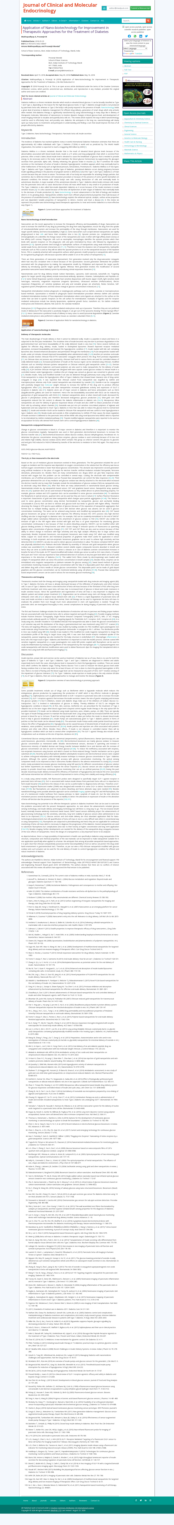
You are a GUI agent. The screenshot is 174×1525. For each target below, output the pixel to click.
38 (39, 413)
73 (52, 673)
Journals (43, 1500)
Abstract (127, 66)
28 (40, 380)
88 (74, 749)
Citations (84, 21)
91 (80, 766)
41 (40, 435)
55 (59, 557)
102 (41, 816)
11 (62, 247)
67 (93, 637)
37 (28, 410)
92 (101, 769)
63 (96, 614)
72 (65, 650)
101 (68, 799)
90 (110, 761)
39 (61, 418)
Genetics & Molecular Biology (135, 138)
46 (105, 493)
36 (56, 405)
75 (30, 696)
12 (65, 247)
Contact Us (94, 21)
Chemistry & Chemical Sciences (136, 122)
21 (23, 359)
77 (39, 701)
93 (104, 769)
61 (60, 594)
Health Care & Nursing (133, 142)
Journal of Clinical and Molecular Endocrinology (60, 7)
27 (23, 375)
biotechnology (65, 192)
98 (30, 789)
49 (107, 511)
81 (52, 719)
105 (26, 829)
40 (98, 420)
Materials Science (131, 150)
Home (28, 21)
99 (110, 789)
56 (92, 560)
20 (92, 354)
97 (28, 789)
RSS (102, 21)
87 (72, 749)
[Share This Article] (130, 36)
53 (43, 547)
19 (89, 354)
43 (112, 478)
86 (62, 741)
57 (93, 570)
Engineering (128, 130)
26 (27, 369)
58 (95, 570)
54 (57, 557)
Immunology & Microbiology (135, 146)
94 (114, 774)
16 (94, 344)
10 (32, 244)
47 (103, 498)
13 (104, 255)
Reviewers (83, 1500)
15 (98, 286)
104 (23, 829)
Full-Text (127, 70)
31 (44, 390)
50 (97, 519)
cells (41, 234)
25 (110, 364)
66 (48, 632)
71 (98, 645)
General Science (130, 134)
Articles (53, 1500)
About (34, 1500)
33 (99, 398)
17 (86, 349)
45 (30, 491)
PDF (126, 73)
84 (64, 726)
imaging (81, 791)
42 (110, 478)
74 (23, 676)
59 (93, 572)
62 (73, 597)
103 (40, 821)
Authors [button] (45, 21)
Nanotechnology (107, 107)
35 (101, 400)
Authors (72, 1500)
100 (65, 799)
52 (35, 542)
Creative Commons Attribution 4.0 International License (72, 1508)
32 (59, 395)
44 (49, 485)
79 (39, 711)
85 (76, 734)
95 (43, 781)
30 (40, 387)
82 (62, 721)
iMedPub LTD (56, 1510)
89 (31, 754)
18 (92, 352)
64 (114, 619)
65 (117, 624)
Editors (54, 21)
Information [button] (73, 21)
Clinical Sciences (130, 126)
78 (50, 706)
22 (40, 362)
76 (30, 698)
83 (62, 726)
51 (62, 529)
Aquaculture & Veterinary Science (137, 119)
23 (107, 364)
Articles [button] (36, 21)
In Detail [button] (62, 21)
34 (99, 400)
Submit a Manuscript (140, 8)
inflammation (112, 637)
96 (40, 784)
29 (93, 382)
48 (105, 498)
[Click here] (137, 92)
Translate (138, 53)
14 (23, 279)
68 (95, 645)
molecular (48, 385)
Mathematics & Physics (133, 153)
